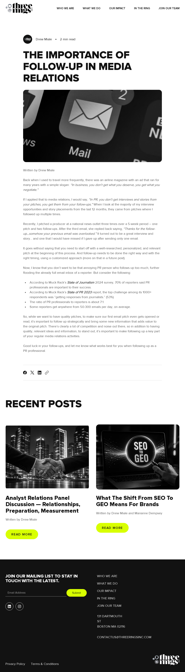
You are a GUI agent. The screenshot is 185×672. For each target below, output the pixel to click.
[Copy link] (47, 372)
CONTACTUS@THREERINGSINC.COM (124, 637)
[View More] (9, 606)
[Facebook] (25, 372)
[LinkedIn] (39, 372)
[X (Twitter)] (32, 372)
